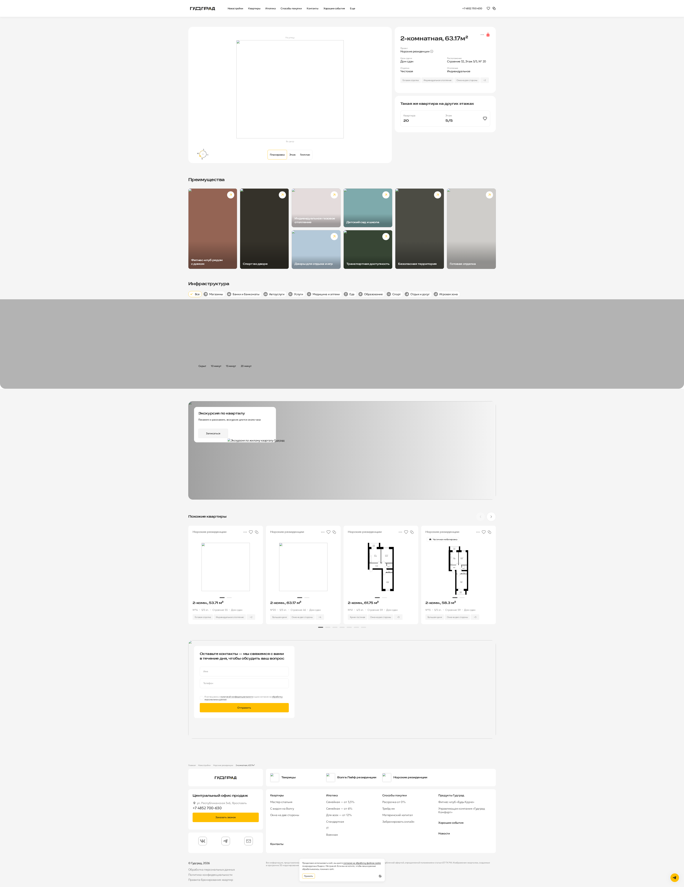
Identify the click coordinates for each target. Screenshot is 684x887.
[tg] (225, 841)
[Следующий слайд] (491, 516)
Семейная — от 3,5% (340, 802)
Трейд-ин (388, 808)
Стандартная (335, 821)
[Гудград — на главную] (202, 8)
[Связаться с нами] (675, 878)
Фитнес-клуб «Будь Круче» (456, 802)
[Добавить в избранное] (485, 118)
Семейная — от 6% (339, 808)
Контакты (276, 844)
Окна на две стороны (284, 815)
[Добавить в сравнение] (256, 532)
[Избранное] (488, 8)
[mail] (248, 841)
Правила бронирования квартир (210, 879)
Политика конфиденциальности (210, 874)
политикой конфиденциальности (236, 696)
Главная (192, 765)
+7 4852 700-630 (472, 8)
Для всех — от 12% (339, 815)
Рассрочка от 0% (394, 802)
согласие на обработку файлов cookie (362, 863)
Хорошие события (450, 822)
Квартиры (277, 795)
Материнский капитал (397, 815)
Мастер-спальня (281, 802)
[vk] (202, 841)
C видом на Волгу (282, 808)
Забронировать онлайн (398, 821)
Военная (332, 834)
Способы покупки (394, 795)
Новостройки (204, 765)
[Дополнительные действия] (482, 35)
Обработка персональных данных (211, 869)
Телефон (208, 683)
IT (327, 828)
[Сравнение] (494, 8)
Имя (205, 671)
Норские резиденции (223, 765)
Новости (444, 833)
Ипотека (332, 795)
